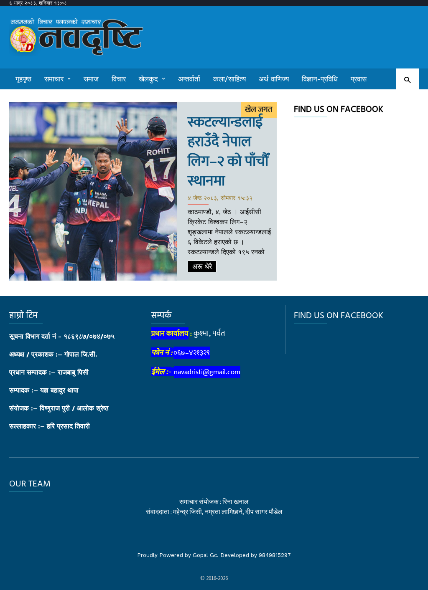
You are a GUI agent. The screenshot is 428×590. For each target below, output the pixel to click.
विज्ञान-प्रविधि (320, 79)
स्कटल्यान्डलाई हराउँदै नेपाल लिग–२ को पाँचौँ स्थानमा (228, 151)
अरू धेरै (202, 266)
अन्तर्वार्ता (189, 79)
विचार (119, 79)
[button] (407, 80)
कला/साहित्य (229, 79)
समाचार (54, 79)
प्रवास (359, 79)
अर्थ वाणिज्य (274, 79)
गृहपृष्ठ (23, 79)
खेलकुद (148, 79)
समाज (91, 79)
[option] (143, 191)
